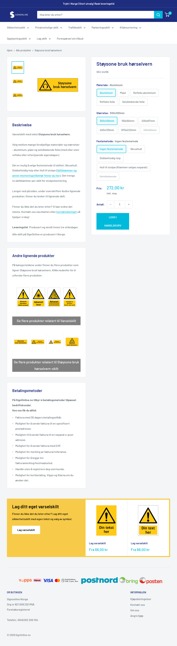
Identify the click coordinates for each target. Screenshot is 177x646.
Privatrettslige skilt (46, 27)
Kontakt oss (137, 604)
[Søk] (158, 14)
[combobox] (95, 14)
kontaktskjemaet (66, 211)
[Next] (169, 528)
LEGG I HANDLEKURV (112, 221)
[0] (167, 15)
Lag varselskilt (26, 529)
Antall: (100, 204)
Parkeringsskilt (101, 27)
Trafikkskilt (75, 27)
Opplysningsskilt (17, 38)
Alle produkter (23, 50)
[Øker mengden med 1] (128, 204)
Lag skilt (42, 38)
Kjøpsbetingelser (140, 599)
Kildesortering (128, 27)
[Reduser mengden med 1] (110, 204)
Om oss (134, 610)
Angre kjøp (136, 615)
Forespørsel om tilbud (70, 38)
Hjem (9, 50)
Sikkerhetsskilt (16, 27)
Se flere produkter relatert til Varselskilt (46, 321)
